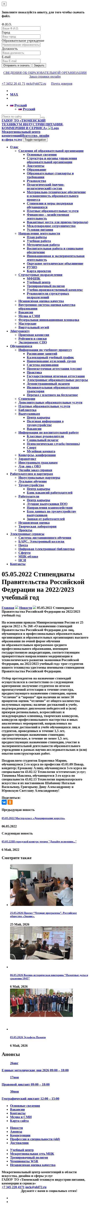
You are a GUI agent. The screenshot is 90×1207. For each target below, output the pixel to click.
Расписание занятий (42, 353)
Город (6, 32)
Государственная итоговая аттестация (56, 376)
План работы (37, 237)
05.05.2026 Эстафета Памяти (28, 1037)
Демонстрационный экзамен (48, 383)
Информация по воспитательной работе (48, 432)
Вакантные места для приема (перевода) (57, 222)
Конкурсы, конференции (37, 455)
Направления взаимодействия (50, 507)
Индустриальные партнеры (39, 477)
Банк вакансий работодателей (49, 492)
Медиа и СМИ (29, 316)
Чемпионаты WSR (24, 1161)
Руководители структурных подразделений (48, 295)
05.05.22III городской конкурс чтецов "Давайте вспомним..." (39, 841)
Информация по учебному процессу (45, 350)
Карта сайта (19, 1120)
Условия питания (40, 229)
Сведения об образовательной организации (51, 151)
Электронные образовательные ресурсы (57, 380)
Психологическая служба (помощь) (53, 444)
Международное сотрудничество (51, 226)
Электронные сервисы (27, 534)
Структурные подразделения (40, 274)
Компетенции (20, 1135)
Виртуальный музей (33, 327)
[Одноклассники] (10, 802)
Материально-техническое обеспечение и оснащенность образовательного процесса (56, 195)
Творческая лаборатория (37, 526)
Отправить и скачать (16, 65)
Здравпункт (27, 459)
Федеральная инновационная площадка (48, 320)
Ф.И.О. (7, 24)
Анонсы (16, 1131)
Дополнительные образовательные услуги (50, 402)
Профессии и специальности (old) (35, 1139)
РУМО (32, 267)
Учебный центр (38, 282)
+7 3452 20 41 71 (13, 83)
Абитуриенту (20, 331)
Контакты (18, 564)
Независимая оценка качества (41, 301)
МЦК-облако (28, 556)
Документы (35, 166)
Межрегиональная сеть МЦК (32, 1153)
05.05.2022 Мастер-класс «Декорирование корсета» (33, 818)
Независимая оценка (34, 522)
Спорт (31, 447)
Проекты (25, 530)
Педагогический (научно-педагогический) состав (45, 186)
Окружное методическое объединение (55, 263)
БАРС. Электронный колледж (41, 541)
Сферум (24, 552)
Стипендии (26, 398)
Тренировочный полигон (46, 286)
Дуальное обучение (32, 481)
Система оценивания (43, 365)
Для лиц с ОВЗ (29, 466)
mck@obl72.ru (36, 83)
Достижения (19, 1143)
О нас (14, 147)
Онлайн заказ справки (35, 470)
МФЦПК (33, 278)
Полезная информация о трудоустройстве (45, 423)
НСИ (22, 560)
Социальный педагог (43, 440)
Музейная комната (41, 451)
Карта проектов (39, 271)
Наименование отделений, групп (51, 361)
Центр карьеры (38, 417)
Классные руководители (45, 436)
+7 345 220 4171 (13, 1187)
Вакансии (25, 312)
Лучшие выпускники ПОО (47, 504)
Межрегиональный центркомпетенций (25, 135)
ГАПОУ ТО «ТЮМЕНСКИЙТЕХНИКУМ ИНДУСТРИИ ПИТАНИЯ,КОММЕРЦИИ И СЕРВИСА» (32, 124)
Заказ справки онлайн (45, 76)
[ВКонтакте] (4, 802)
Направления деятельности (39, 233)
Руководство (36, 181)
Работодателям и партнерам (31, 474)
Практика (34, 372)
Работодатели (28, 496)
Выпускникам (29, 413)
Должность (10, 49)
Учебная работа (39, 241)
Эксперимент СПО (32, 342)
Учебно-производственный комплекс (55, 290)
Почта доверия (61, 83)
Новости (16, 1128)
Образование (36, 169)
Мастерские (27, 323)
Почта (23, 545)
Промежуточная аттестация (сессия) (54, 368)
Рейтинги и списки (32, 338)
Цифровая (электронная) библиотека (46, 549)
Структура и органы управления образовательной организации (52, 160)
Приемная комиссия (33, 335)
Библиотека (27, 410)
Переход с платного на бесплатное (52, 395)
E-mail (6, 57)
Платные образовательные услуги (52, 211)
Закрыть (39, 65)
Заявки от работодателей (46, 519)
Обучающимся (21, 346)
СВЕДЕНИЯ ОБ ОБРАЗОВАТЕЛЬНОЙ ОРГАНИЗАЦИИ (45, 72)
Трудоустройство (31, 485)
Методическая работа (43, 244)
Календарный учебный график (50, 357)
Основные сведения (42, 154)
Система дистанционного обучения (44, 537)
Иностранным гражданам (38, 462)
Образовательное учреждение (23, 40)
